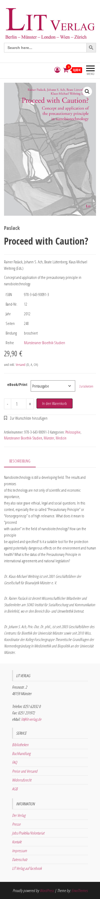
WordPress (47, 890)
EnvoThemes (79, 890)
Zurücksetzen (86, 386)
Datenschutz (19, 859)
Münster (49, 438)
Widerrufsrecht (21, 780)
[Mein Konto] (57, 70)
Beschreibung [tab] (19, 461)
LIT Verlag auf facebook (27, 868)
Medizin (61, 438)
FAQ (14, 762)
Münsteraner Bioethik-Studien (44, 342)
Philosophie (73, 432)
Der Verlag (18, 815)
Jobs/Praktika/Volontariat (28, 833)
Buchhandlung (21, 753)
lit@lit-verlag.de (31, 719)
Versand (20, 364)
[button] (87, 91)
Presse (16, 824)
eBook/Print (17, 384)
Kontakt (16, 841)
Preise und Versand (24, 771)
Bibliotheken (20, 744)
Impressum (19, 850)
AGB (15, 788)
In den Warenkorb (54, 403)
